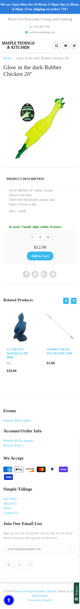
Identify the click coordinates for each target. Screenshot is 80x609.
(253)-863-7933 (41, 26)
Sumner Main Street (17, 420)
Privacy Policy (13, 445)
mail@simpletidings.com (42, 32)
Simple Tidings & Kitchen (29, 591)
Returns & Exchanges (18, 440)
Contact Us (11, 513)
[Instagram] (30, 564)
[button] (9, 600)
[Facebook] (19, 564)
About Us (10, 503)
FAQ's (7, 508)
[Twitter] (8, 564)
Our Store (10, 498)
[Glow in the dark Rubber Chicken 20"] (40, 128)
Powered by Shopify (40, 600)
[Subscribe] (71, 549)
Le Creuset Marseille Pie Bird (17, 353)
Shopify (52, 591)
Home (7, 58)
